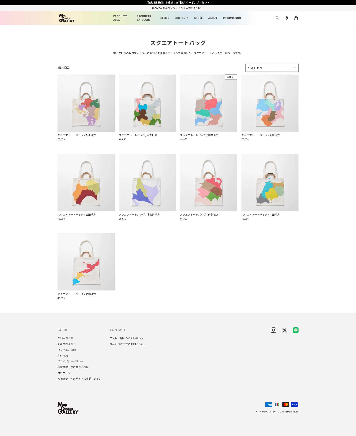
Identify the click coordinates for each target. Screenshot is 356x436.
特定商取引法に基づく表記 (73, 367)
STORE (198, 18)
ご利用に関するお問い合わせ (127, 338)
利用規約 (62, 355)
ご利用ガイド (65, 338)
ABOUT (212, 18)
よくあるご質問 (66, 350)
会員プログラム (66, 344)
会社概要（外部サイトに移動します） (79, 378)
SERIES (164, 18)
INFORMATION (232, 18)
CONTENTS (182, 18)
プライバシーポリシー (70, 361)
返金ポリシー (65, 373)
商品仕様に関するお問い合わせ (128, 344)
